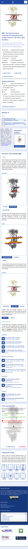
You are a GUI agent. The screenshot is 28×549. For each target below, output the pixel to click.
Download (20, 203)
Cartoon (5, 317)
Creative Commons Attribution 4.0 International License (11, 494)
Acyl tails (14, 306)
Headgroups (6, 306)
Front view (13, 206)
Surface (12, 317)
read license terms (5, 145)
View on (6, 73)
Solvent (22, 306)
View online (22, 446)
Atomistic (16, 257)
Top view (5, 206)
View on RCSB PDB (7, 76)
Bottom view (6, 210)
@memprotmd (6, 507)
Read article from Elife (8, 106)
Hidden (4, 260)
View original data (8, 143)
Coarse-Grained (7, 257)
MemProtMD (4, 504)
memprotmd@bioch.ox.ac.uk (8, 505)
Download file (10, 446)
